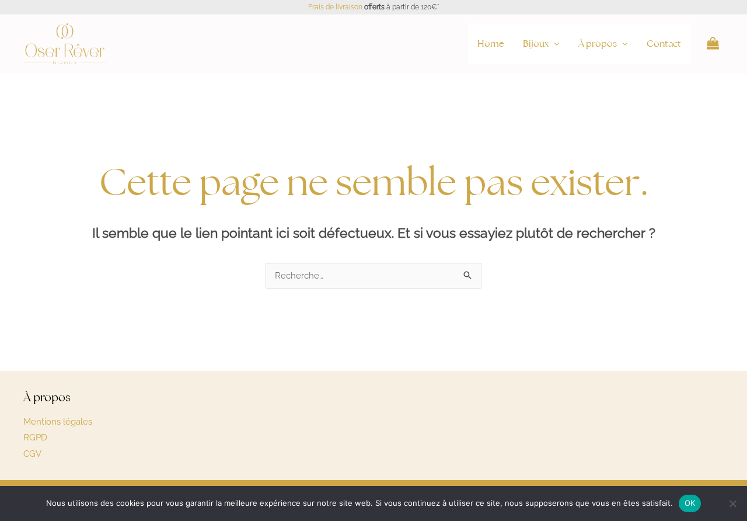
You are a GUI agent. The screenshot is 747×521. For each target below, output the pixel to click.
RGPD (35, 437)
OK (690, 503)
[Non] (732, 503)
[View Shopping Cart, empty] (713, 44)
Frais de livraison (335, 7)
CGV (32, 454)
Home (490, 43)
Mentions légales (57, 421)
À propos (597, 43)
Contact (664, 43)
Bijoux (536, 43)
